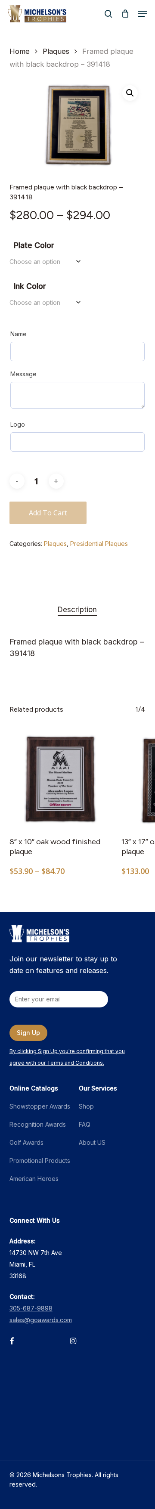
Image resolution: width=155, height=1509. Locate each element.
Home (19, 51)
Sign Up (28, 1032)
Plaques (56, 51)
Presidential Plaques (99, 543)
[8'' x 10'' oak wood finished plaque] (58, 779)
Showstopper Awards (39, 1106)
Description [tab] (77, 609)
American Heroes (34, 1178)
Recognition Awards (37, 1124)
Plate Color (34, 245)
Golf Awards (26, 1142)
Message (23, 374)
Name (18, 334)
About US (92, 1142)
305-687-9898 (31, 1308)
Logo (17, 424)
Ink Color (30, 286)
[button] (142, 13)
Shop (86, 1106)
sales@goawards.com (40, 1319)
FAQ (84, 1124)
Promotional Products (39, 1160)
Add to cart (48, 512)
